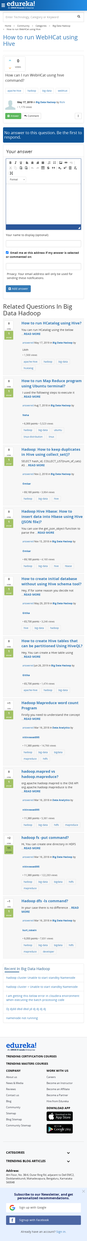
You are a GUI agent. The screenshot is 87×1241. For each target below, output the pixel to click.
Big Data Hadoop (46, 102)
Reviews (11, 1089)
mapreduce (30, 758)
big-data (47, 90)
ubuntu (58, 430)
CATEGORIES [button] (15, 1152)
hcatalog (28, 368)
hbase (68, 566)
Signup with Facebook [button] (33, 1220)
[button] (10, 162)
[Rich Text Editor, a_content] (43, 204)
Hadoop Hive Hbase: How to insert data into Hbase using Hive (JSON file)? (52, 516)
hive (56, 498)
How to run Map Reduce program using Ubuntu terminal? (51, 383)
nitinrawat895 (30, 737)
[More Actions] (78, 116)
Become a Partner (57, 1095)
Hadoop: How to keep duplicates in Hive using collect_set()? (50, 452)
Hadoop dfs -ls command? (44, 900)
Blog (8, 1101)
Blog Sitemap (14, 1119)
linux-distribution (33, 436)
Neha (25, 415)
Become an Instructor (60, 1083)
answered (28, 342)
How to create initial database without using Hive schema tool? (51, 581)
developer (48, 951)
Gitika (26, 613)
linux (51, 436)
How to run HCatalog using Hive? (51, 323)
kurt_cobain (29, 930)
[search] (79, 16)
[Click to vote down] (10, 68)
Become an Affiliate (58, 1089)
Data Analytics (61, 727)
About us (11, 1077)
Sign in (61, 1232)
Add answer (20, 289)
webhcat (62, 90)
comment (33, 116)
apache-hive (14, 90)
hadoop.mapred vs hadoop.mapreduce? (39, 774)
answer (15, 116)
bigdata (58, 752)
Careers (51, 1077)
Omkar (26, 483)
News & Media (14, 1083)
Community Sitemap (18, 1125)
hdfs (45, 758)
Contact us (12, 1095)
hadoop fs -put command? (45, 837)
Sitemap (11, 1113)
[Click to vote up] (10, 60)
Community (13, 1107)
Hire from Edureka (58, 1101)
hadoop (32, 90)
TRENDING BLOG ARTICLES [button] (26, 1161)
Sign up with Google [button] (32, 1207)
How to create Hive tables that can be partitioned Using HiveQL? (52, 643)
